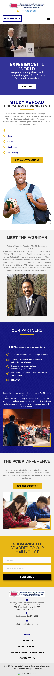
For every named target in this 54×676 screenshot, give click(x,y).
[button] (12, 18)
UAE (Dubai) (12, 153)
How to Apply (27, 646)
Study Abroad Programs (27, 652)
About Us (27, 640)
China (9, 136)
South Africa (12, 147)
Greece (10, 141)
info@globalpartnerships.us (27, 624)
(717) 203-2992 (29, 11)
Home (27, 634)
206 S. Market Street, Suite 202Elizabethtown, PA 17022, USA (27, 608)
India (9, 130)
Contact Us (27, 658)
